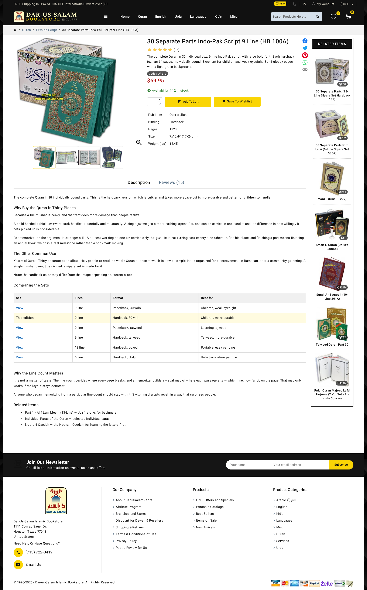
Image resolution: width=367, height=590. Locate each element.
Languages (198, 16)
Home (125, 16)
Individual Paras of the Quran (46, 418)
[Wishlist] (333, 17)
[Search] (317, 16)
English (160, 16)
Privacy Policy (126, 541)
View (19, 308)
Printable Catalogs (210, 507)
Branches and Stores (131, 513)
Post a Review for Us (131, 547)
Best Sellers (205, 513)
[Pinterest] (305, 55)
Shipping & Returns (130, 527)
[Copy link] (305, 70)
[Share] (305, 41)
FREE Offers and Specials (215, 500)
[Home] (17, 30)
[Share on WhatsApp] (305, 62)
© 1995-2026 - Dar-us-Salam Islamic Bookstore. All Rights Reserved (64, 582)
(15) (176, 50)
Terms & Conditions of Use (136, 534)
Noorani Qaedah (37, 424)
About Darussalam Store (134, 500)
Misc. (234, 16)
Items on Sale (206, 520)
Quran (142, 16)
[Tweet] (305, 48)
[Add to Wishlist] (237, 102)
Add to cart (188, 101)
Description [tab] (139, 182)
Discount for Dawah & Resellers (139, 520)
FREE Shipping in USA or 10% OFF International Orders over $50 (61, 4)
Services (282, 541)
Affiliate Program (128, 507)
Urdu (178, 16)
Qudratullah (177, 114)
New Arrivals (205, 527)
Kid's (218, 16)
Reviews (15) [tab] (171, 182)
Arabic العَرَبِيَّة (286, 500)
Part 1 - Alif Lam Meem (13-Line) (49, 412)
